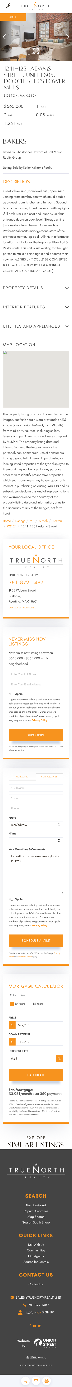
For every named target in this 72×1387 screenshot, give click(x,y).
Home (7, 521)
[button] (6, 37)
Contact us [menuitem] (36, 1284)
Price (13, 1017)
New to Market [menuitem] (36, 1205)
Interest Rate (18, 1051)
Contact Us (15, 608)
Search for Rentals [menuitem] (36, 1262)
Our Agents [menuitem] (36, 1256)
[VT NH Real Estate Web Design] (45, 1343)
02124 (12, 526)
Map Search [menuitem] (36, 1217)
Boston (57, 521)
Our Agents (29, 608)
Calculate (36, 1075)
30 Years (19, 1003)
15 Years (38, 1003)
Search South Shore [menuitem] (36, 1222)
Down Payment (19, 1034)
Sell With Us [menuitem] (36, 1245)
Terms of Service (25, 956)
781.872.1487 (38, 1305)
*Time (12, 833)
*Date (12, 817)
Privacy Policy (39, 720)
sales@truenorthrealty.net (38, 1298)
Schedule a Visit (49, 777)
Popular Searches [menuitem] (36, 1211)
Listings (20, 521)
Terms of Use (44, 1365)
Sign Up (48, 1312)
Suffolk (43, 521)
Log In (31, 1313)
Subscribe (36, 735)
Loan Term (17, 995)
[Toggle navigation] (63, 6)
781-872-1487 (26, 582)
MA (32, 521)
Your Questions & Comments (27, 849)
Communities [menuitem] (36, 1250)
